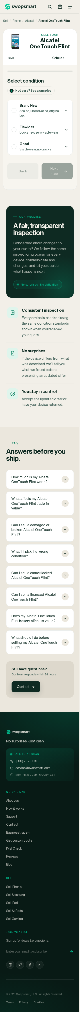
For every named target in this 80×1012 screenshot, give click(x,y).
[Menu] (71, 7)
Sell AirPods (14, 923)
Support (11, 829)
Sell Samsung (15, 907)
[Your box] (60, 6)
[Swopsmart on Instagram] (10, 977)
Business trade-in (18, 845)
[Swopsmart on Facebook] (30, 977)
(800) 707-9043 (27, 773)
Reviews (12, 869)
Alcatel (29, 20)
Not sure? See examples (31, 91)
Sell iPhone (14, 899)
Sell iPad (12, 915)
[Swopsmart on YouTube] (40, 977)
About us (12, 813)
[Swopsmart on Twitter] (20, 977)
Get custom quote (19, 853)
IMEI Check (14, 861)
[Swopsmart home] (20, 6)
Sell (5, 20)
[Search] (49, 6)
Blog (9, 877)
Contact (23, 686)
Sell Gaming (14, 931)
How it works (15, 821)
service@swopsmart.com (33, 780)
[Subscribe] (68, 964)
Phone (16, 20)
